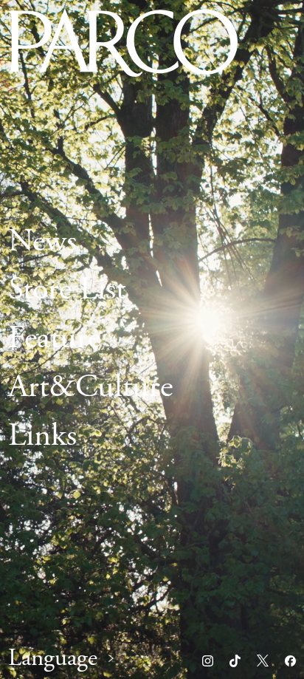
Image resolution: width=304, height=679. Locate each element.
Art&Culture (90, 387)
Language (52, 658)
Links (42, 436)
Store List (66, 290)
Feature (54, 339)
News (42, 241)
